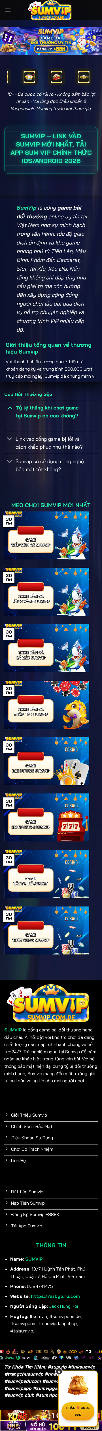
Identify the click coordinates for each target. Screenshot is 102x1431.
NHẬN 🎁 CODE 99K (78, 1411)
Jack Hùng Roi (63, 1306)
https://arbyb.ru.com (55, 1296)
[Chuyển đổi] (9, 407)
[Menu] (7, 10)
